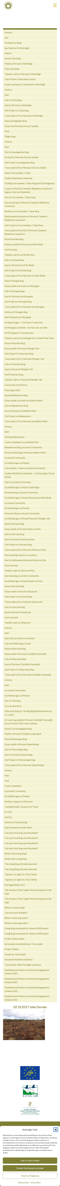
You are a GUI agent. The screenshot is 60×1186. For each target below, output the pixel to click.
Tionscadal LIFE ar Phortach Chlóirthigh (24, 115)
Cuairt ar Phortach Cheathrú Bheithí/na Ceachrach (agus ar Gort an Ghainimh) (28, 190)
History (8, 32)
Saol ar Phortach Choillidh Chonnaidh (22, 664)
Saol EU (8, 817)
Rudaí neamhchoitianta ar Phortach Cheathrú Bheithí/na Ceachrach (26, 218)
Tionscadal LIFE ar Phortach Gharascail (23, 601)
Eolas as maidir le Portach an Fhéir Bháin (24, 244)
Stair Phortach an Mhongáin (18, 317)
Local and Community (15, 457)
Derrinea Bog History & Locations (21, 555)
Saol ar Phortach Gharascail (18, 612)
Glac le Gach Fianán (30, 1160)
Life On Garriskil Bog (15, 607)
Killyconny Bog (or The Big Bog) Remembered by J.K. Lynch (28, 713)
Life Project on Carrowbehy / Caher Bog (24, 225)
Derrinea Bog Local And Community (22, 575)
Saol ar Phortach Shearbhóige (19, 754)
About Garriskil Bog (14, 586)
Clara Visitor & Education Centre (20, 79)
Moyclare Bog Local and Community (22, 513)
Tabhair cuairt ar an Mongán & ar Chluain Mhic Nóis (29, 338)
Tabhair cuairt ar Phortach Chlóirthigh (23, 74)
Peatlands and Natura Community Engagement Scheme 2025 (27, 972)
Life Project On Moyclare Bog (19, 353)
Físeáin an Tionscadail (15, 954)
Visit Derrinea (11, 565)
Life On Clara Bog (13, 100)
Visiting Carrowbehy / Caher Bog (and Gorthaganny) (30, 183)
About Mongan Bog (14, 280)
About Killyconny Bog (15, 648)
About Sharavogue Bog (16, 739)
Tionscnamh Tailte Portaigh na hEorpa (23, 964)
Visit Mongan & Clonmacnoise (19, 332)
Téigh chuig (10, 136)
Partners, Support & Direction (19, 801)
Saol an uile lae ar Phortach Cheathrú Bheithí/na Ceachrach (27, 204)
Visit (7, 131)
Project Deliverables (14, 938)
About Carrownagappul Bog (18, 728)
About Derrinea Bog (14, 523)
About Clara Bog (13, 58)
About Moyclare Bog (15, 343)
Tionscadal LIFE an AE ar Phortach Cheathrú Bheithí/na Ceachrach (26, 232)
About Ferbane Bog (14, 239)
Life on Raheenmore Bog (16, 405)
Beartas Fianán (23, 1182)
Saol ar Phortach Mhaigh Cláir (19, 369)
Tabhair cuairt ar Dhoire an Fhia (19, 570)
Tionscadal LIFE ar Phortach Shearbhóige (24, 765)
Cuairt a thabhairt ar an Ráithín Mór (21, 442)
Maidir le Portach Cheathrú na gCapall (23, 733)
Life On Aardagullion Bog (17, 152)
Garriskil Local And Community (19, 638)
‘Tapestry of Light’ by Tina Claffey (21, 874)
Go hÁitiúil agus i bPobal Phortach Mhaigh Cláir (27, 518)
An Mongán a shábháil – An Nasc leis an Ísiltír (26, 327)
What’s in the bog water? (16, 918)
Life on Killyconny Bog (15, 659)
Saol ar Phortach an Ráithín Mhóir (20, 411)
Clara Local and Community (18, 482)
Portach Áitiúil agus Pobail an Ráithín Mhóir (25, 452)
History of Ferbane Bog (16, 822)
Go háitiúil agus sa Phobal (17, 463)
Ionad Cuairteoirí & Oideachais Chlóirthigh (25, 84)
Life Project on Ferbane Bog (18, 270)
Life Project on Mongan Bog (18, 301)
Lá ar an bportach (13, 706)
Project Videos (12, 949)
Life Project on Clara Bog (17, 110)
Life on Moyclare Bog (15, 364)
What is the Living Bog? (16, 853)
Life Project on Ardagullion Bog (20, 162)
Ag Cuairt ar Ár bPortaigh (17, 48)
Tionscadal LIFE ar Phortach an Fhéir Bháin (25, 275)
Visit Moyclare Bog (14, 374)
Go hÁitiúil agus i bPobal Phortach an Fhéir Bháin (28, 497)
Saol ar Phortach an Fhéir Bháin (19, 265)
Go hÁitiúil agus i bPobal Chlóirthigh (22, 487)
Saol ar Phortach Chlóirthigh (18, 105)
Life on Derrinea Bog (14, 534)
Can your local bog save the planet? (21, 832)
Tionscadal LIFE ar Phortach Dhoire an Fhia (25, 549)
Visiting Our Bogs (13, 42)
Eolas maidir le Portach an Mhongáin (22, 286)
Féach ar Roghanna (30, 1176)
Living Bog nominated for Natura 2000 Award (26, 928)
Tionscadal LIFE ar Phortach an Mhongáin (24, 306)
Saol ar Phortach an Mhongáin (19, 296)
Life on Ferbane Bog (14, 260)
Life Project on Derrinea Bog (18, 544)
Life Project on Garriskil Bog (18, 596)
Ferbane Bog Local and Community (21, 492)
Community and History (16, 385)
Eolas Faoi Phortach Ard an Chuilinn (21, 126)
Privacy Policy (36, 1182)
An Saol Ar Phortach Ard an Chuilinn (22, 157)
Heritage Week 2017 (15, 884)
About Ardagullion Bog (16, 120)
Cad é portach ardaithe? (16, 912)
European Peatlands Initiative (19, 959)
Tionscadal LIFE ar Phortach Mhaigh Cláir (24, 358)
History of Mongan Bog (16, 312)
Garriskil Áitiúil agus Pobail (18, 643)
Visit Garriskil (11, 617)
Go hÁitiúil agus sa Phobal (17, 695)
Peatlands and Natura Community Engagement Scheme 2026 (27, 989)
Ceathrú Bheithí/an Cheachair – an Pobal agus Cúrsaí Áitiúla (29, 475)
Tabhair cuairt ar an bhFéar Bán (19, 254)
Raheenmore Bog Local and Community (23, 447)
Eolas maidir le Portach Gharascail (21, 591)
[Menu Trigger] (55, 5)
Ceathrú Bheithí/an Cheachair (19, 178)
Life (6, 37)
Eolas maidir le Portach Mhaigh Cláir (22, 348)
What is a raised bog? (15, 907)
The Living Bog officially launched (21, 864)
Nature (8, 53)
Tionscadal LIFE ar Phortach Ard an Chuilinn (25, 167)
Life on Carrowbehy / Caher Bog (20, 197)
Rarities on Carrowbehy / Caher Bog (22, 211)
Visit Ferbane (11, 249)
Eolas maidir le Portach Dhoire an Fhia (23, 529)
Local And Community (15, 690)
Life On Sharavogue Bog (16, 749)
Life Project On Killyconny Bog (19, 669)
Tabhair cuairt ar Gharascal (17, 622)
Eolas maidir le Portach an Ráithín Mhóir (24, 400)
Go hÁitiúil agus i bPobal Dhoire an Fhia (23, 581)
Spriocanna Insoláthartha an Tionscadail (24, 944)
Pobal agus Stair (12, 390)
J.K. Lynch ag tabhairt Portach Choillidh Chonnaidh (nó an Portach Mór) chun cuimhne (28, 722)
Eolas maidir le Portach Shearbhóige (22, 744)
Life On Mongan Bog (15, 291)
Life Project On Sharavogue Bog (20, 759)
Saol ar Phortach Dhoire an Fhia (19, 539)
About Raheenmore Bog (16, 395)
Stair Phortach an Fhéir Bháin (18, 827)
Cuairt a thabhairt (13, 785)
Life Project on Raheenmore (18, 416)
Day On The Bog (13, 700)
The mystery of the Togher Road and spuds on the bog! (28, 892)
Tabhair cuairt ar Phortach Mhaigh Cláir (23, 379)
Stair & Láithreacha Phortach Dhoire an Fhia (25, 560)
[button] (55, 1129)
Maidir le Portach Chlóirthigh (19, 63)
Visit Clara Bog (12, 68)
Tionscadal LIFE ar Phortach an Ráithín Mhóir (26, 421)
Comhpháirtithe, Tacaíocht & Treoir (21, 806)
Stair (7, 94)
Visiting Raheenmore (14, 437)
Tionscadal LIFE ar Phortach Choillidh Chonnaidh (28, 674)
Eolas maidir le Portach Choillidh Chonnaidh (25, 654)
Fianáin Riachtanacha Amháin (30, 1168)
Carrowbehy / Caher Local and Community (25, 468)
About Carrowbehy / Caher (18, 173)
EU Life (8, 812)
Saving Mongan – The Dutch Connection (24, 322)
